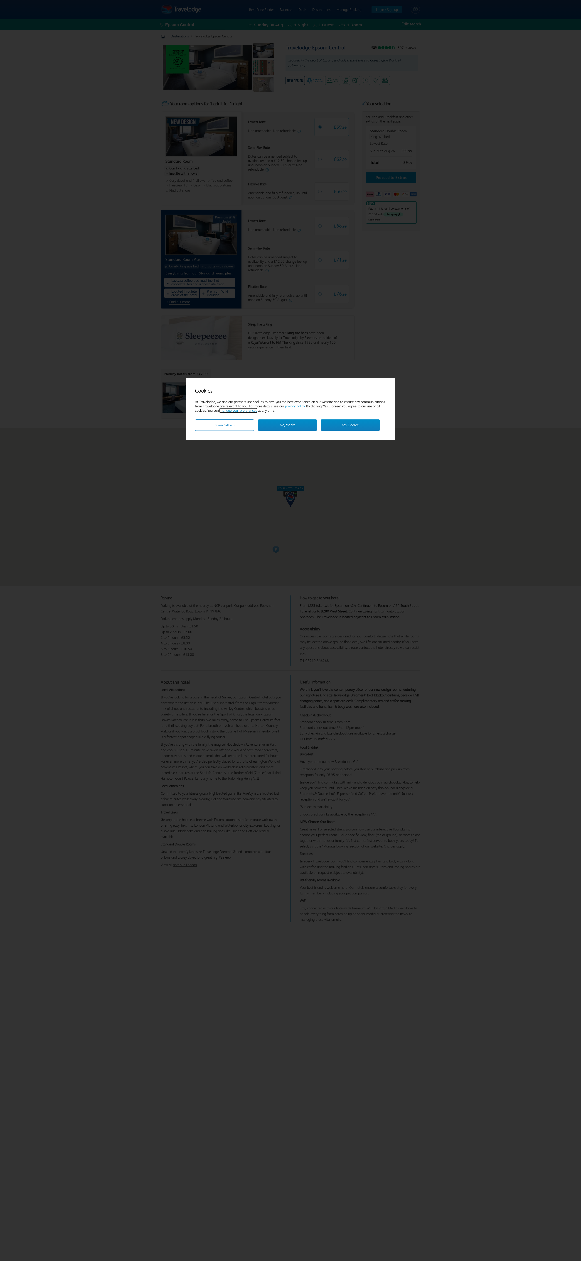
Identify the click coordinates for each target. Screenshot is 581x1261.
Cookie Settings (224, 425)
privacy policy (295, 406)
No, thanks (287, 425)
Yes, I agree (350, 425)
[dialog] (290, 409)
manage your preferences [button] (238, 410)
